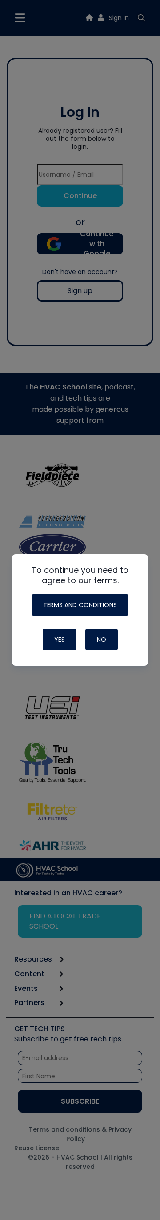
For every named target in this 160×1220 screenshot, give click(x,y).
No (101, 639)
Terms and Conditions (80, 604)
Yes (59, 639)
